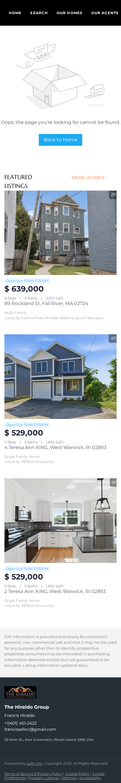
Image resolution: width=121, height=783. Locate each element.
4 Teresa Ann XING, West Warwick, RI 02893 (55, 447)
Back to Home (61, 139)
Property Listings (43, 778)
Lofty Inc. (35, 763)
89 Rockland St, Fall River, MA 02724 (46, 303)
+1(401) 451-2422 (20, 723)
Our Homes (70, 13)
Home (15, 13)
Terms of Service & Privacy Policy (33, 773)
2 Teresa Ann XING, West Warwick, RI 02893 (55, 591)
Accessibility (90, 778)
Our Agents (105, 13)
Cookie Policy (77, 773)
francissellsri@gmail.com (30, 729)
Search (39, 13)
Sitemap (69, 778)
